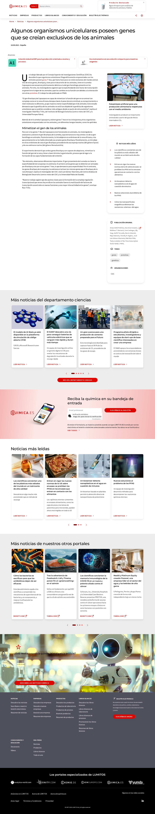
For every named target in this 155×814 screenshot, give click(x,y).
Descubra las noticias (19, 702)
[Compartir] (136, 15)
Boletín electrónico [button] (99, 15)
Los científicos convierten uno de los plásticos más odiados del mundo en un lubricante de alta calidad (127, 154)
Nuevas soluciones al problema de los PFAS (127, 194)
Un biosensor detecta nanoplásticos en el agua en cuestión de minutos (125, 184)
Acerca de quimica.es (58, 794)
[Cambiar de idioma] (141, 15)
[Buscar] (81, 6)
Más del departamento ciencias (77, 380)
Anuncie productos (63, 713)
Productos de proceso (64, 710)
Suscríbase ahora (124, 716)
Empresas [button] (24, 15)
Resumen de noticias (19, 712)
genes (44, 80)
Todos (33, 6)
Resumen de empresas (42, 716)
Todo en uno (38, 755)
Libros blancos (39, 751)
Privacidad (49, 801)
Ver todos (73, 430)
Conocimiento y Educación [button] (74, 15)
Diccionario (15, 747)
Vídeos (13, 750)
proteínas (33, 93)
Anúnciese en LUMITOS (19, 794)
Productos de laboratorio (66, 706)
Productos (37, 748)
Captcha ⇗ (97, 419)
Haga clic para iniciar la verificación (87, 417)
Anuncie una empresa (41, 712)
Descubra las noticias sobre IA (34, 683)
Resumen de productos (65, 717)
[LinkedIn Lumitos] (142, 801)
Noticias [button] (13, 15)
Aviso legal (15, 801)
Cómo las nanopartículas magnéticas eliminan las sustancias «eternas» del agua (126, 204)
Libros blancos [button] (52, 15)
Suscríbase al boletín (120, 410)
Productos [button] (37, 15)
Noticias (36, 744)
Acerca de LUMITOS (39, 794)
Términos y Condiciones (32, 801)
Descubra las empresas (42, 702)
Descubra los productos (65, 702)
